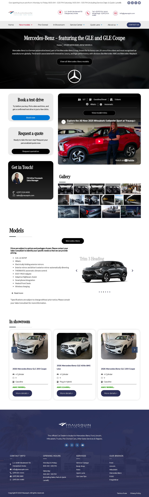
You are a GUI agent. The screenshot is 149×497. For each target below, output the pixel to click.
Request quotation (30, 151)
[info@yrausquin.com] (115, 13)
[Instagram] (132, 2)
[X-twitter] (135, 2)
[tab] (73, 241)
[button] (26, 24)
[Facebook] (128, 2)
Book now (30, 117)
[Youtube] (139, 2)
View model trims (99, 112)
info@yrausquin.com (127, 13)
